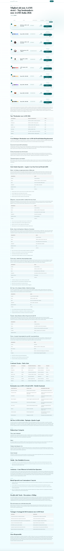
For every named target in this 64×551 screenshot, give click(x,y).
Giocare (51, 1)
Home (11, 5)
